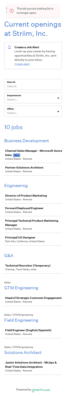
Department (14, 95)
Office (10, 108)
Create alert (22, 64)
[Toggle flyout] (58, 98)
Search (11, 82)
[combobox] (7, 100)
